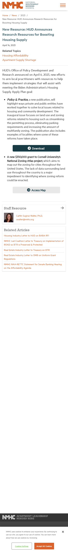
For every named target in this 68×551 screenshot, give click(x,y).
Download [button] (38, 148)
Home (5, 15)
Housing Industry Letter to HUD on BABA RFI (26, 235)
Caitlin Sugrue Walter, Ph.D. (29, 215)
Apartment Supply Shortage (19, 60)
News (15, 15)
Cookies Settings (21, 546)
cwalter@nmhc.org (25, 219)
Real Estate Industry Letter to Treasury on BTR (27, 249)
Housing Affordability (15, 55)
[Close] (62, 531)
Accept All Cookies (44, 546)
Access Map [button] (38, 190)
